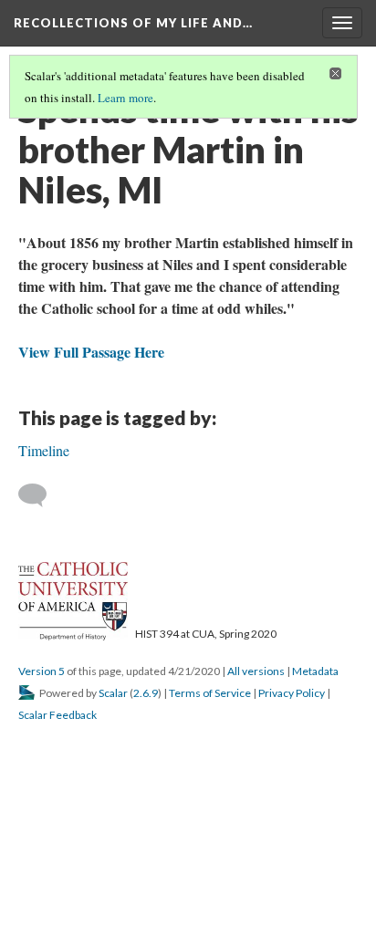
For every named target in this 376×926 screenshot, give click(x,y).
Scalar (113, 693)
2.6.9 (145, 693)
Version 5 (41, 671)
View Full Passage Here (91, 351)
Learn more (125, 97)
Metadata (315, 671)
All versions (256, 671)
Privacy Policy (291, 693)
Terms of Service (210, 693)
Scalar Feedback (57, 715)
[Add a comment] (40, 495)
